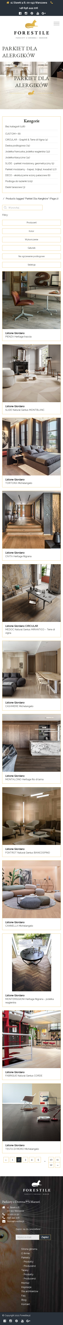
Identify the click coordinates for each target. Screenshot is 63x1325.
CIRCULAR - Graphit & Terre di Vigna (24, 139)
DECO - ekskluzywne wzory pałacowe (26, 175)
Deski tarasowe (13, 187)
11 (58, 1159)
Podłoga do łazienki (16, 181)
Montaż (25, 1283)
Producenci (30, 1266)
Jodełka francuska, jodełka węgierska (25, 151)
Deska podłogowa (15, 145)
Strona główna (29, 1249)
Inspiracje (26, 1287)
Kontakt (25, 1304)
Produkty (28, 1261)
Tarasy (24, 1270)
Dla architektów (29, 1291)
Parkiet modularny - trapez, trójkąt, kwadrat (28, 169)
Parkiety (25, 1257)
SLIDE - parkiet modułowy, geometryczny (28, 163)
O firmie (25, 1253)
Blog (23, 1299)
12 (51, 1165)
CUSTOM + (11, 133)
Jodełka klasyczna (15, 157)
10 (51, 1159)
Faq (23, 1295)
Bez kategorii (12, 126)
